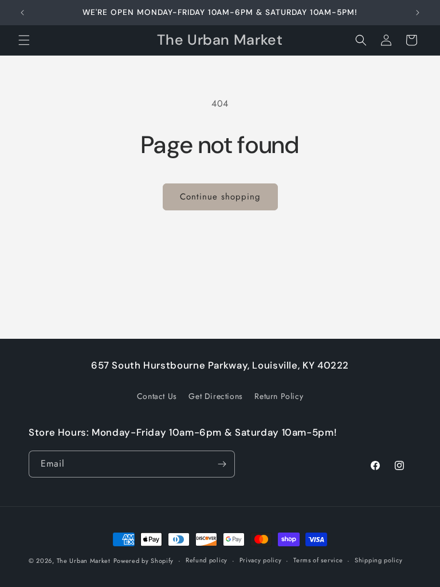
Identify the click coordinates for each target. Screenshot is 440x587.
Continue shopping (220, 196)
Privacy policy (260, 560)
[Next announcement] (417, 12)
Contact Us (157, 396)
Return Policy (278, 396)
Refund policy (206, 560)
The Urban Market (84, 560)
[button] (24, 40)
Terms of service (318, 560)
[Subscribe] (221, 464)
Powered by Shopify (143, 560)
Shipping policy (379, 560)
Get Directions (215, 396)
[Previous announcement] (22, 12)
